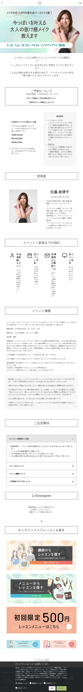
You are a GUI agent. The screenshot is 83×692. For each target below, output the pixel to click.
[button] (41, 521)
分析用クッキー (51, 683)
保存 (52, 688)
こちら (48, 102)
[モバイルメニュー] (2, 3)
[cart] (80, 3)
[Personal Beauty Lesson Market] (40, 3)
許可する (61, 688)
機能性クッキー (37, 683)
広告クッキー (22, 688)
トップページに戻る (41, 660)
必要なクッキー (23, 683)
